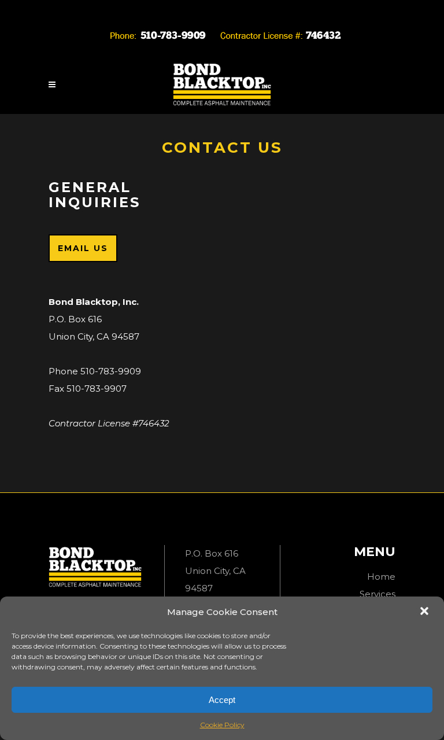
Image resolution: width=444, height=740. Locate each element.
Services (377, 593)
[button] (425, 612)
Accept (222, 700)
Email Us (83, 248)
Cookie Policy (222, 724)
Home (381, 576)
